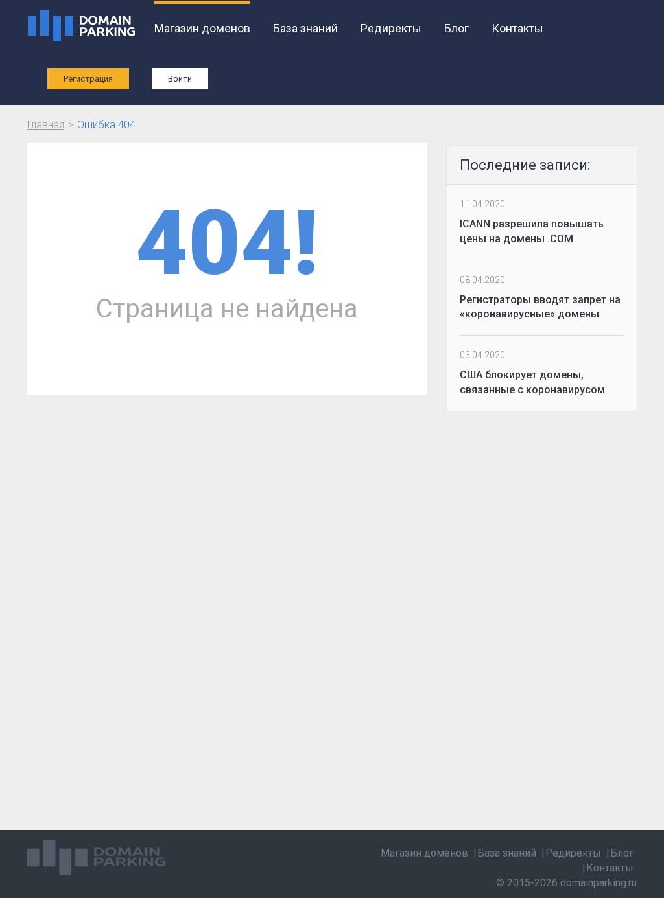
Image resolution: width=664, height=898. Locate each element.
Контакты (517, 28)
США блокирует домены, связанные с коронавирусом (532, 382)
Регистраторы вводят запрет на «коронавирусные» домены (540, 307)
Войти (180, 79)
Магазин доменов (202, 28)
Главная (45, 125)
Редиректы (391, 28)
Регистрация (88, 79)
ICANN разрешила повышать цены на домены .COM (532, 231)
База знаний (305, 28)
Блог (456, 28)
